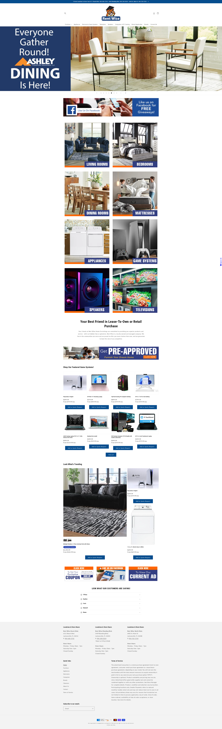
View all (111, 454)
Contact (65, 689)
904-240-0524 (101, 638)
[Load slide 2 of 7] (103, 93)
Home (65, 665)
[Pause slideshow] (125, 93)
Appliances (66, 671)
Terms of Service (68, 692)
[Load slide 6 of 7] (114, 93)
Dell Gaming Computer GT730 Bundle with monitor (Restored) (121, 436)
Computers (66, 677)
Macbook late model (92, 436)
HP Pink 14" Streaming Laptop (94, 396)
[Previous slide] (97, 93)
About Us (66, 686)
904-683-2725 (69, 638)
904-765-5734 (133, 638)
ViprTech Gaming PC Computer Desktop (121, 396)
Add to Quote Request (75, 407)
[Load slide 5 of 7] (111, 93)
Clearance (66, 683)
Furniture (66, 668)
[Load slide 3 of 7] (106, 93)
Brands (65, 680)
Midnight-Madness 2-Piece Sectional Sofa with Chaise (76, 544)
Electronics (66, 674)
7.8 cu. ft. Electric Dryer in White (135, 547)
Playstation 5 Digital (68, 396)
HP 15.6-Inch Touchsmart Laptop (143, 436)
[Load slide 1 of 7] (101, 93)
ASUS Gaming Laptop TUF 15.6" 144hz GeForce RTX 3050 (72, 436)
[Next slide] (121, 93)
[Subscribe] (92, 709)
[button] (65, 13)
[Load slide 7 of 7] (116, 93)
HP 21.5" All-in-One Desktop (142, 396)
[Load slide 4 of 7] (109, 93)
